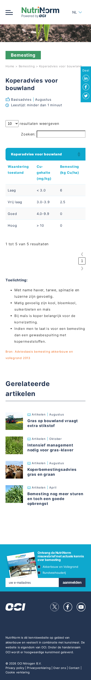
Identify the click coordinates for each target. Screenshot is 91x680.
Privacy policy (15, 668)
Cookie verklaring (18, 672)
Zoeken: (28, 134)
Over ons (59, 668)
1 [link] (82, 261)
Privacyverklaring (38, 668)
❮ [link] (82, 254)
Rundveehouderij (54, 572)
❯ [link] (82, 268)
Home (10, 66)
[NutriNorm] (40, 12)
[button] (78, 154)
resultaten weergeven (39, 123)
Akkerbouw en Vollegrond (60, 566)
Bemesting (27, 66)
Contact (74, 668)
